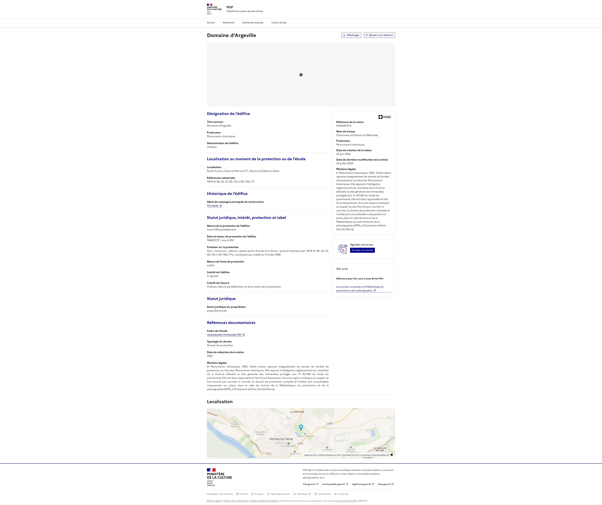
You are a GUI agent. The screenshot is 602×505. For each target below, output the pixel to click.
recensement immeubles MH (224, 334)
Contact (244, 494)
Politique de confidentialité (235, 501)
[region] (301, 433)
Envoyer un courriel (362, 250)
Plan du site (343, 494)
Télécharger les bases (280, 494)
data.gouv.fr (384, 484)
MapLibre (308, 454)
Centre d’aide (324, 494)
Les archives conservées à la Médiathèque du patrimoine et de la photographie (360, 288)
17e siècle (212, 205)
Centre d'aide (279, 22)
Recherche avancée (253, 22)
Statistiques (302, 494)
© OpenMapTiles (348, 454)
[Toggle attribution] (391, 455)
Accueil (211, 22)
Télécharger (353, 35)
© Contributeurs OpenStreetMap (372, 454)
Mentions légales (214, 501)
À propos (259, 494)
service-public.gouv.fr (333, 484)
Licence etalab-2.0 (344, 501)
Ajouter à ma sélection (381, 35)
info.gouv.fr (309, 484)
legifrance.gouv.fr (361, 484)
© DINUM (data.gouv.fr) (327, 454)
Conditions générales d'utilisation (264, 501)
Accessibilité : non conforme (220, 494)
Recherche (228, 22)
